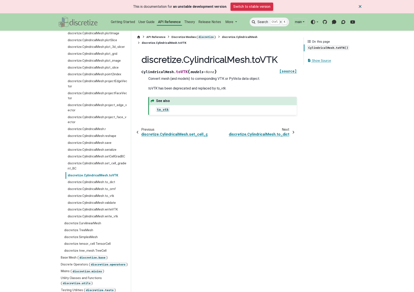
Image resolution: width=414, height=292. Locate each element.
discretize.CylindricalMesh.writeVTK (93, 209)
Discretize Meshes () (193, 37)
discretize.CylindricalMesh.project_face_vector (97, 119)
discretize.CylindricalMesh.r (87, 129)
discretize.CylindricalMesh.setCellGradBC (96, 156)
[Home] (138, 37)
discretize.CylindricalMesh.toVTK (93, 175)
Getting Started (123, 22)
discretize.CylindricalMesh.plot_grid (92, 54)
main (298, 22)
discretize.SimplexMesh (81, 237)
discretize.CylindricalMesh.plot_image (94, 61)
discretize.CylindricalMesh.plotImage (93, 33)
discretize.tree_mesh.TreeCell (85, 251)
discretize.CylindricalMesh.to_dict (91, 182)
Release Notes (209, 22)
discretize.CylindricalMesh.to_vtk (91, 196)
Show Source (321, 61)
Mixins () (82, 271)
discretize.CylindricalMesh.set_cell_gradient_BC (97, 166)
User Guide (146, 22)
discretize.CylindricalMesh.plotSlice (92, 40)
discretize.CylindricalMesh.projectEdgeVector (97, 83)
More (229, 22)
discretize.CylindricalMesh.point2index (94, 74)
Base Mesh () (84, 257)
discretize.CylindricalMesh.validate (92, 203)
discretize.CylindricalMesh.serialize (92, 150)
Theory (189, 22)
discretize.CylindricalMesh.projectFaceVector (97, 95)
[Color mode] (314, 22)
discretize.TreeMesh (78, 230)
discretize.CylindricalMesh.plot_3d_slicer (96, 47)
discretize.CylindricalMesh (239, 37)
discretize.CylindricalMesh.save (89, 143)
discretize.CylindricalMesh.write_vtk (93, 216)
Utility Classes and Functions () (81, 280)
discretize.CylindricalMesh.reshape (92, 136)
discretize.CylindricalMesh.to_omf (92, 189)
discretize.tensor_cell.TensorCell (87, 244)
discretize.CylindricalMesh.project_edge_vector (97, 107)
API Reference (169, 22)
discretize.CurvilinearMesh (82, 223)
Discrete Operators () (94, 264)
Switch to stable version (251, 7)
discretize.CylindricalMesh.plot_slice (93, 67)
